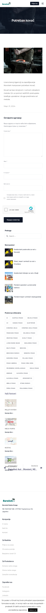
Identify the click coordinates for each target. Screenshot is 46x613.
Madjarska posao (30, 343)
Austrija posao (17, 318)
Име (5, 161)
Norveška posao (12, 358)
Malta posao (11, 348)
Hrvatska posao (12, 338)
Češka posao (11, 388)
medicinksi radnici (13, 353)
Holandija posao (29, 333)
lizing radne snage (13, 343)
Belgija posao (33, 318)
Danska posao (18, 323)
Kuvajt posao (27, 338)
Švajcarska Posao (26, 388)
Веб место (7, 184)
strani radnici (25, 383)
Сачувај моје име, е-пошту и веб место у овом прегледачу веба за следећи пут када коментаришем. (20, 197)
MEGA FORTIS (10, 429)
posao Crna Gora (27, 363)
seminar (9, 373)
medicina (23, 348)
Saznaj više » (9, 413)
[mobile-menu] (42, 3)
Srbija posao (11, 383)
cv (7, 323)
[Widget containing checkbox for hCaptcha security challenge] (19, 210)
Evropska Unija (12, 328)
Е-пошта (7, 172)
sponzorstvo (27, 378)
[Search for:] (23, 236)
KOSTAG (8, 448)
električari (31, 323)
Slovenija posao (12, 378)
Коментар (7, 131)
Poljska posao (27, 358)
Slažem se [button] (32, 610)
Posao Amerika (12, 363)
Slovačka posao (22, 373)
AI (7, 318)
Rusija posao (34, 368)
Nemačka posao (29, 353)
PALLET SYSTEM (10, 410)
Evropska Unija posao (29, 328)
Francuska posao (13, 333)
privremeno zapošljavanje (16, 368)
